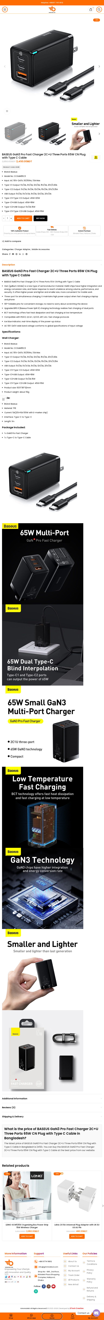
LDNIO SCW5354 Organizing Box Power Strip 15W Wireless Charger (27, 1226)
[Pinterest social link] (16, 254)
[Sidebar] (3, 399)
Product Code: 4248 (11, 167)
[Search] (99, 9)
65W (52, 281)
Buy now (40, 218)
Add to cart (23, 218)
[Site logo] (52, 9)
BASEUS (7, 271)
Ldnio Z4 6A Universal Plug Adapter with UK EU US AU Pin (76, 1226)
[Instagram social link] (49, 1286)
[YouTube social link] (53, 1286)
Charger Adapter (22, 249)
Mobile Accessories (41, 249)
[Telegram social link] (26, 254)
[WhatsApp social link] (23, 254)
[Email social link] (13, 254)
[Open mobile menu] (5, 9)
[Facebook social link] (9, 254)
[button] (27, 1236)
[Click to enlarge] (7, 111)
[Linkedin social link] (20, 254)
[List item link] (71, 1261)
